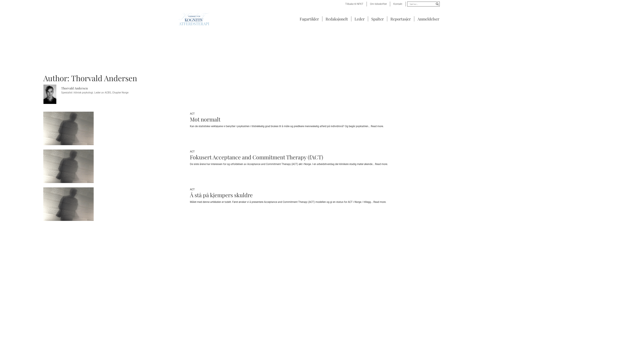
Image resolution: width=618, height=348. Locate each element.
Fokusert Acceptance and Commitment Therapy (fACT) (256, 157)
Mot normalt (205, 119)
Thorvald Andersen (74, 88)
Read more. (377, 126)
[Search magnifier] (437, 4)
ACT (192, 113)
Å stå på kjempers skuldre (221, 195)
